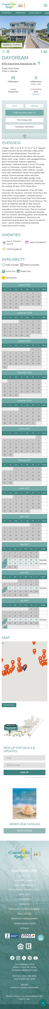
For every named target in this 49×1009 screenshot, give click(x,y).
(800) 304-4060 (28, 979)
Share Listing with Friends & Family (8, 52)
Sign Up (24, 772)
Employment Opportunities (24, 889)
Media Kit (24, 904)
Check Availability (24, 112)
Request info (41, 51)
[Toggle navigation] (45, 5)
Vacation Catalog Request (24, 909)
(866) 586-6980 (29, 976)
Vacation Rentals (24, 880)
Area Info (24, 894)
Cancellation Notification (24, 127)
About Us (24, 876)
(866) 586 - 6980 (24, 136)
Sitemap (24, 928)
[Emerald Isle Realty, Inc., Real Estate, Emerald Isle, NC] (12, 935)
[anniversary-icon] (36, 853)
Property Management (24, 918)
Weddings (24, 899)
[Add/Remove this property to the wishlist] (4, 51)
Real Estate (25, 913)
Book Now (43, 560)
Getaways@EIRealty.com (24, 970)
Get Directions (9, 705)
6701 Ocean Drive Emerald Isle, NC (19, 63)
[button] (24, 668)
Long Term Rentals (24, 885)
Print (45, 51)
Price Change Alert (24, 120)
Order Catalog (24, 831)
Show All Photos (11, 45)
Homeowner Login (24, 923)
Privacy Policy (13, 996)
